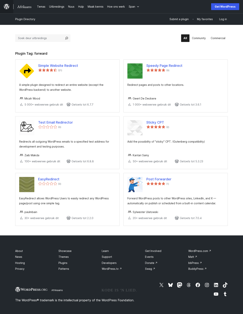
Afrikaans (57, 290)
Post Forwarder (158, 179)
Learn (105, 250)
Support (107, 256)
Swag (150, 268)
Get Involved (153, 250)
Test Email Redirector (55, 122)
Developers (109, 262)
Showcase (65, 250)
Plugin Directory (25, 19)
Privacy (19, 268)
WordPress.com (199, 250)
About (19, 250)
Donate (151, 262)
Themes (63, 256)
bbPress (195, 262)
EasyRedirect (48, 179)
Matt (192, 256)
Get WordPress (225, 6)
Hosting (20, 262)
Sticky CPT (155, 122)
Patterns (63, 268)
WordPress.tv (112, 268)
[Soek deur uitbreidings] (66, 38)
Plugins (62, 262)
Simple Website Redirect (58, 66)
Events (149, 256)
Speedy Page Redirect (164, 66)
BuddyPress (197, 268)
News (18, 256)
